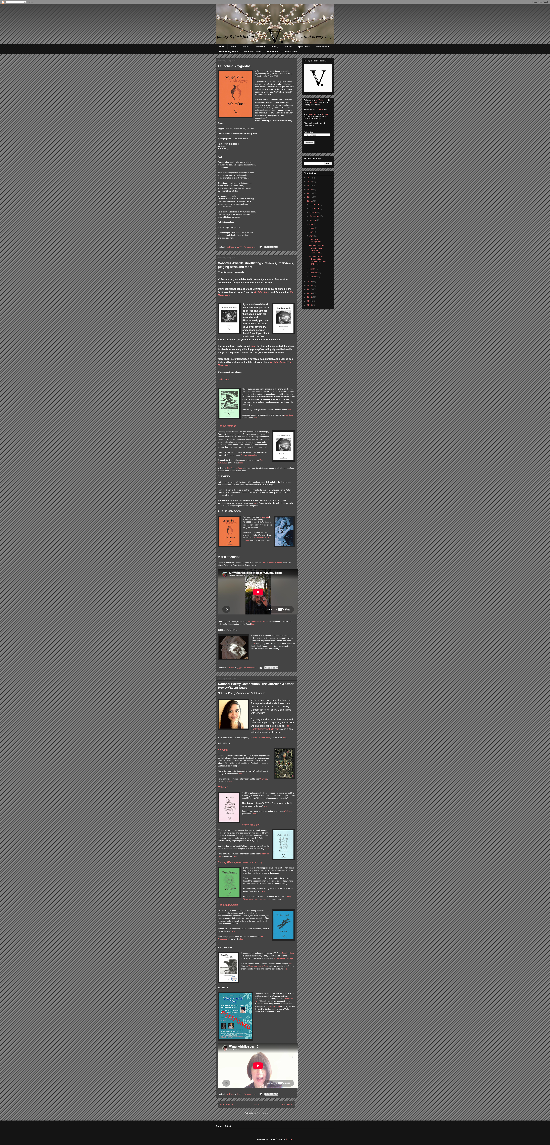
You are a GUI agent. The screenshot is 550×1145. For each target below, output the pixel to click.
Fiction (288, 46)
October (313, 212)
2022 (309, 193)
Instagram (312, 114)
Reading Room (288, 953)
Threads (319, 109)
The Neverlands (247, 455)
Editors (246, 46)
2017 (309, 289)
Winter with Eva (273, 1006)
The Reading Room (228, 51)
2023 (309, 189)
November (315, 208)
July (312, 224)
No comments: (250, 247)
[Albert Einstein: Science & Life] (240, 862)
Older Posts (286, 1104)
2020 (309, 201)
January (313, 277)
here (253, 346)
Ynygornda (264, 517)
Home (221, 46)
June (312, 228)
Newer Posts (226, 1104)
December (315, 204)
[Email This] (265, 247)
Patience (288, 811)
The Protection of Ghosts (259, 738)
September (315, 216)
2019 (309, 281)
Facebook (314, 102)
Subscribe (308, 132)
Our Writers (272, 51)
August (313, 220)
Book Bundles (323, 46)
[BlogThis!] (268, 247)
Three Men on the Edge (283, 958)
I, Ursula (223, 749)
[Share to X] (271, 247)
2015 (309, 297)
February (314, 272)
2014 (309, 301)
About (234, 46)
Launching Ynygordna (234, 66)
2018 (309, 285)
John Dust (288, 415)
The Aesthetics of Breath (272, 563)
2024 (309, 185)
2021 (309, 197)
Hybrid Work (304, 46)
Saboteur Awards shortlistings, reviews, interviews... (316, 249)
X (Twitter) (320, 100)
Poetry (275, 46)
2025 (309, 181)
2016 (309, 293)
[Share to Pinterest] (276, 247)
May (312, 232)
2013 (309, 305)
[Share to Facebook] (274, 247)
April (312, 236)
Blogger (289, 1139)
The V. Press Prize (252, 51)
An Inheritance (262, 292)
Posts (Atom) (262, 1113)
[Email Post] (261, 247)
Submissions (290, 51)
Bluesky (325, 114)
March (313, 269)
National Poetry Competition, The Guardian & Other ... (317, 260)
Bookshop (261, 46)
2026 (309, 178)
